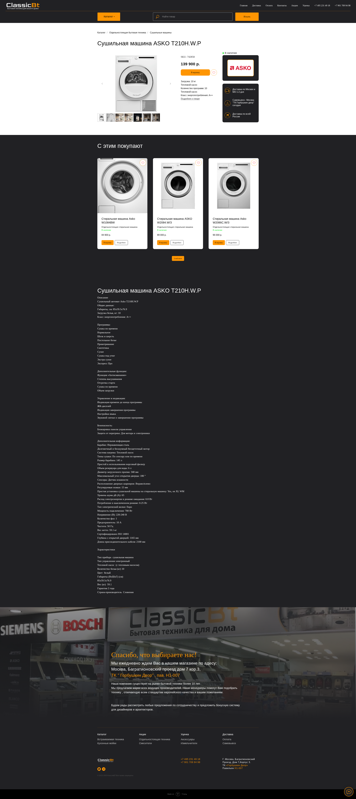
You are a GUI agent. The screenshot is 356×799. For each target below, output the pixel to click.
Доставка (256, 5)
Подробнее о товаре (190, 98)
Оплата (269, 5)
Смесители (145, 743)
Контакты (282, 5)
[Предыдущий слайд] (102, 84)
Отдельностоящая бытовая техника (127, 32)
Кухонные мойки (106, 743)
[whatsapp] (99, 769)
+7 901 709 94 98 (342, 5)
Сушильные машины (161, 32)
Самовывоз (229, 743)
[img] (240, 68)
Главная (243, 5)
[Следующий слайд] (170, 84)
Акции (294, 5)
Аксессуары (188, 739)
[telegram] (103, 769)
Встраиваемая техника (110, 739)
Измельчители (189, 743)
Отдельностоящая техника (154, 739)
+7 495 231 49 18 (322, 5)
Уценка (306, 5)
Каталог (101, 32)
